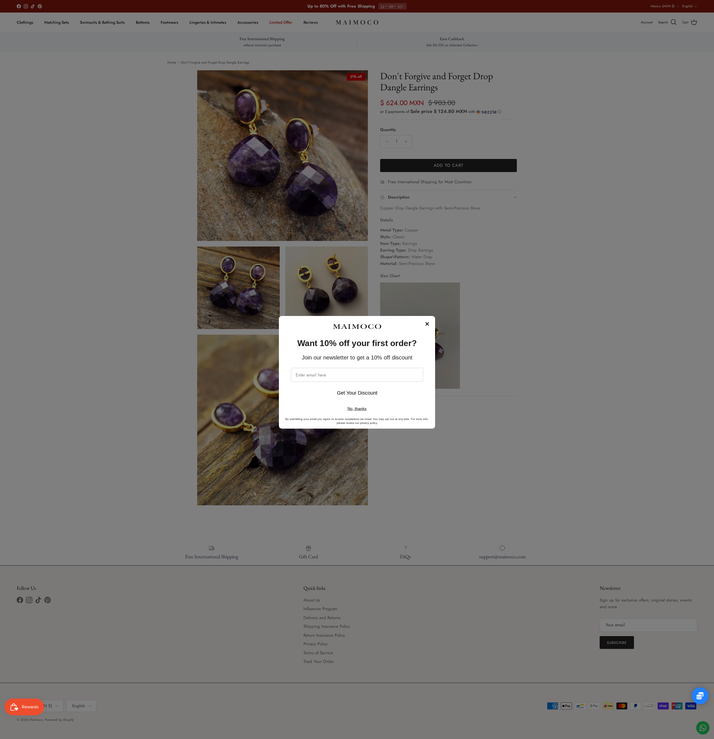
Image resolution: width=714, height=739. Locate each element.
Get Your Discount (357, 393)
